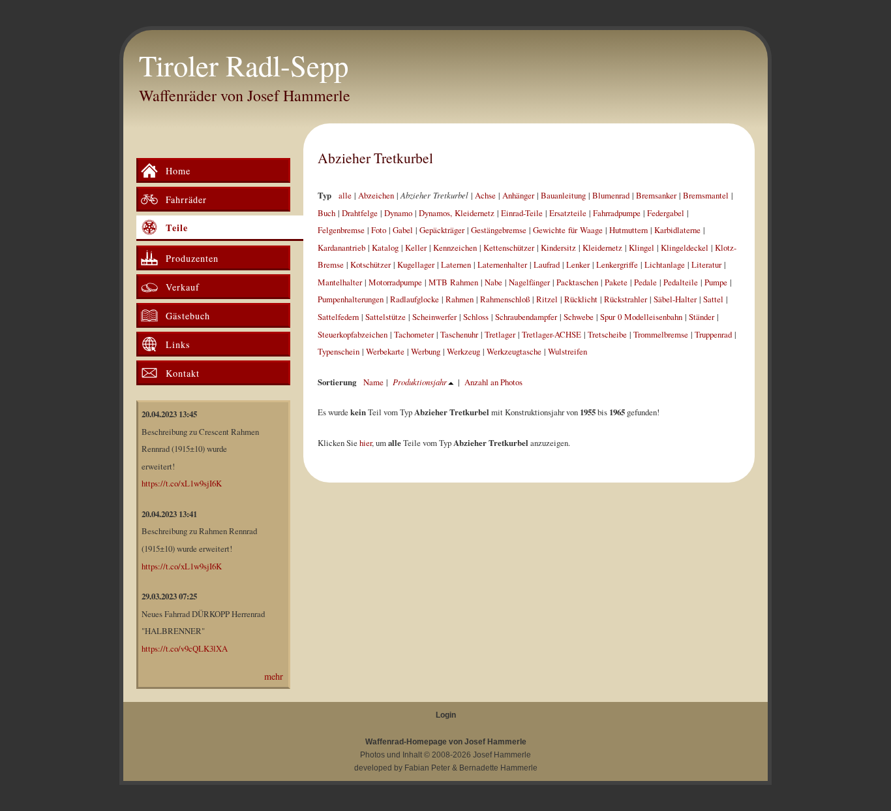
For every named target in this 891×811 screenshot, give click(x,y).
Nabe (493, 282)
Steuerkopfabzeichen (352, 334)
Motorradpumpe (395, 282)
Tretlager (500, 334)
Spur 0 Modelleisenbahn (641, 317)
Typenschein (338, 351)
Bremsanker (656, 195)
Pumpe (715, 282)
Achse (485, 195)
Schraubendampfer (526, 317)
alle (345, 195)
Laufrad (547, 264)
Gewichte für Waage (568, 230)
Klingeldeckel (684, 247)
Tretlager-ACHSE (551, 334)
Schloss (476, 317)
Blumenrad (610, 195)
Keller (416, 247)
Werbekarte (385, 351)
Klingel (641, 247)
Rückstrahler (625, 299)
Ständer (701, 317)
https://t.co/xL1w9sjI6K (182, 483)
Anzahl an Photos (493, 382)
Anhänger (518, 195)
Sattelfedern (338, 317)
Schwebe (579, 317)
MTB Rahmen (453, 282)
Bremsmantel (706, 195)
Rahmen (460, 299)
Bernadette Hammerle (498, 767)
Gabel (403, 230)
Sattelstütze (385, 317)
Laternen (456, 264)
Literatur (706, 264)
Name (373, 382)
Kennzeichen (455, 247)
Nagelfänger (529, 282)
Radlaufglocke (414, 299)
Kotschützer (370, 264)
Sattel (713, 299)
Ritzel (547, 299)
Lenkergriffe (617, 264)
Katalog (385, 247)
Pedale (645, 282)
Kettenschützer (508, 247)
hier (365, 443)
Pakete (616, 282)
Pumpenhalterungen (351, 299)
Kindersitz (558, 247)
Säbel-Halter (675, 299)
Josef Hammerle (502, 754)
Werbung (425, 351)
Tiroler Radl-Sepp (243, 65)
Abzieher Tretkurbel (375, 157)
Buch (326, 213)
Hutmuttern (628, 230)
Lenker (578, 264)
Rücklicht (580, 299)
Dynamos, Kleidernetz (456, 213)
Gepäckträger (441, 230)
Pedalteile (680, 282)
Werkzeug (463, 351)
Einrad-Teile (522, 213)
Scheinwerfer (434, 317)
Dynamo (398, 213)
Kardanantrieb (341, 247)
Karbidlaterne (677, 230)
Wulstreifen (567, 351)
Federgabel (665, 213)
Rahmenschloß (505, 299)
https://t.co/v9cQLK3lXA (185, 648)
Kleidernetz (602, 247)
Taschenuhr (459, 334)
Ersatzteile (567, 213)
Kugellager (415, 264)
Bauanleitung (563, 195)
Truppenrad (713, 334)
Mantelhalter (340, 282)
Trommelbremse (660, 334)
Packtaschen (577, 282)
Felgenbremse (341, 230)
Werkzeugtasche (514, 351)
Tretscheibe (607, 334)
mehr (273, 676)
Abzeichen (376, 195)
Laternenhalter (502, 264)
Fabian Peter (427, 767)
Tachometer (414, 334)
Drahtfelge (360, 213)
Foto (378, 230)
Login (446, 715)
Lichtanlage (664, 264)
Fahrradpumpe (617, 213)
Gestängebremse (498, 230)
